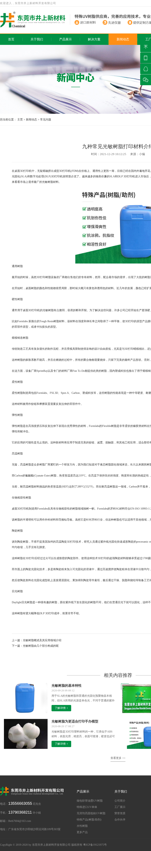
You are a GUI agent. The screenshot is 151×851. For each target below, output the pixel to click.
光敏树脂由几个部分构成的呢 (41, 645)
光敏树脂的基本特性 (67, 685)
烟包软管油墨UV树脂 (90, 800)
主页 (20, 119)
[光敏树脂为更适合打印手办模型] (26, 735)
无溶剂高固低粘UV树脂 (91, 813)
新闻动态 (123, 39)
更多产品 (82, 832)
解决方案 (94, 39)
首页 (11, 39)
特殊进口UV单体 (87, 807)
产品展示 (65, 39)
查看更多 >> (117, 758)
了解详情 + (61, 708)
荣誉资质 (119, 813)
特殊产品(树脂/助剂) (89, 819)
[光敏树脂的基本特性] (26, 697)
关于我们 (36, 39)
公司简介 (119, 800)
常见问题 (45, 119)
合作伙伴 (119, 819)
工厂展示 (119, 807)
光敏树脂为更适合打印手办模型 (75, 721)
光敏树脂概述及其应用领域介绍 (42, 640)
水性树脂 (82, 825)
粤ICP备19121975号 (95, 844)
